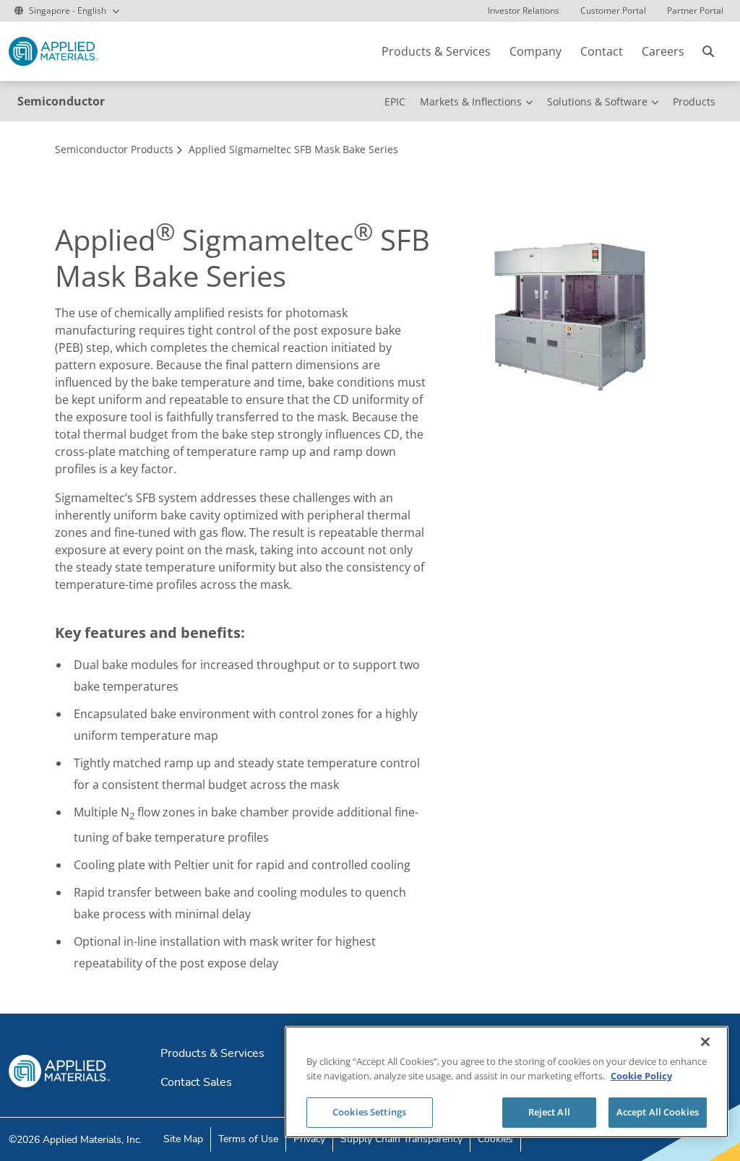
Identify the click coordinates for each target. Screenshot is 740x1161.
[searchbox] (708, 51)
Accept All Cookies (657, 1111)
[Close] (705, 1042)
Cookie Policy (641, 1075)
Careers (663, 51)
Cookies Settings (369, 1111)
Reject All (549, 1111)
